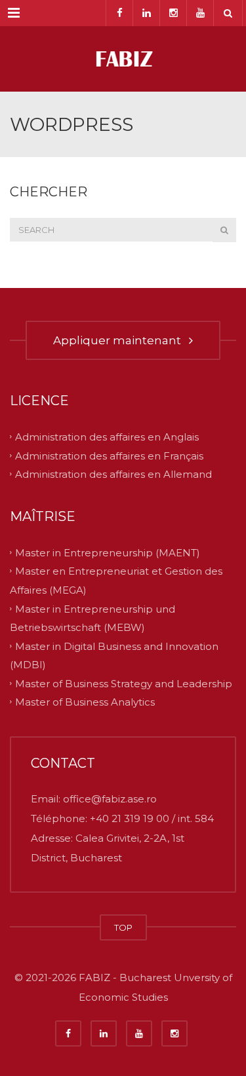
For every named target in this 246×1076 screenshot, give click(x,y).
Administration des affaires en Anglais (107, 437)
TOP (123, 927)
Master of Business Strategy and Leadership (123, 683)
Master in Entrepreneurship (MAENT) (107, 552)
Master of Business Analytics (85, 702)
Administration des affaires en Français (109, 455)
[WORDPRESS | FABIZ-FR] (123, 59)
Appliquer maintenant (119, 340)
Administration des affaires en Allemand (113, 474)
